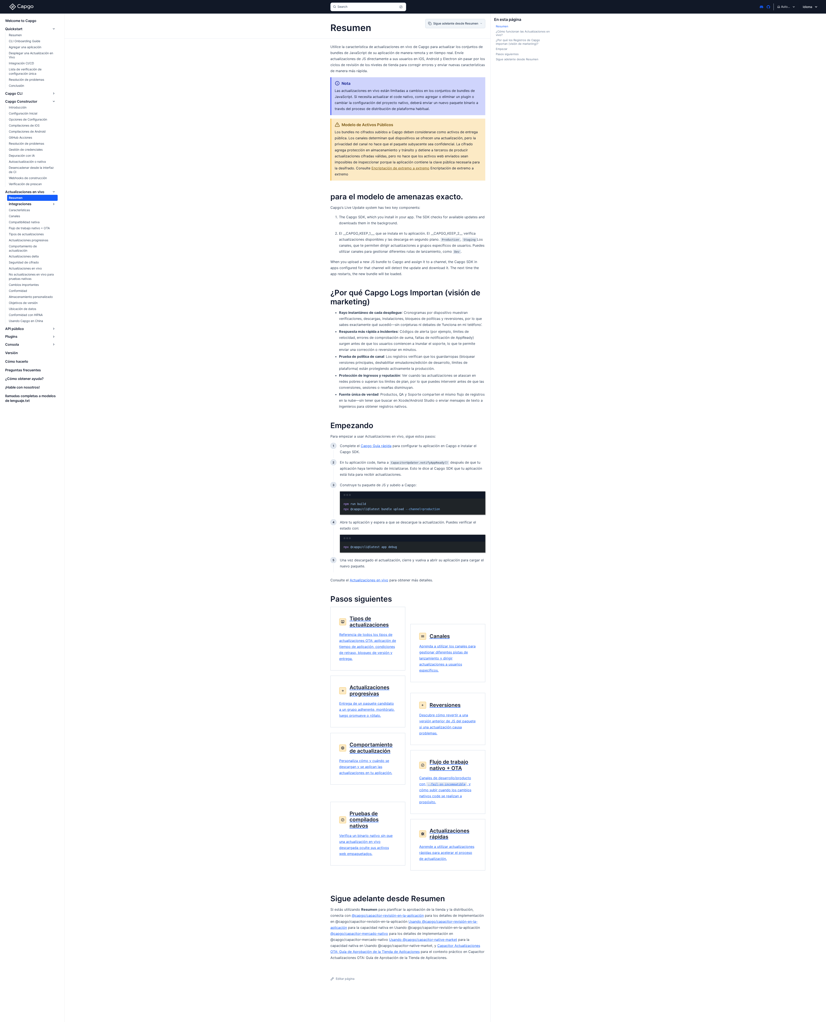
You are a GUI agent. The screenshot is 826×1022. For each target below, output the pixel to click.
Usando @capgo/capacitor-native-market (423, 939)
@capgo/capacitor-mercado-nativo (359, 933)
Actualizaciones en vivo (369, 580)
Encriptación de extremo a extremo (400, 168)
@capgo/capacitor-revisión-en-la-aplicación (388, 915)
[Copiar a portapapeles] (479, 503)
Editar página (345, 978)
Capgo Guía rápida (376, 446)
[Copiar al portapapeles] (479, 546)
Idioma (807, 7)
